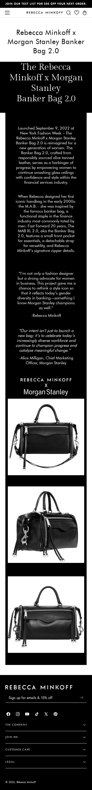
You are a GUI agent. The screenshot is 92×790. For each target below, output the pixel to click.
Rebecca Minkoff (26, 782)
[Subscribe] (81, 697)
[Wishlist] (77, 13)
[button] (7, 13)
